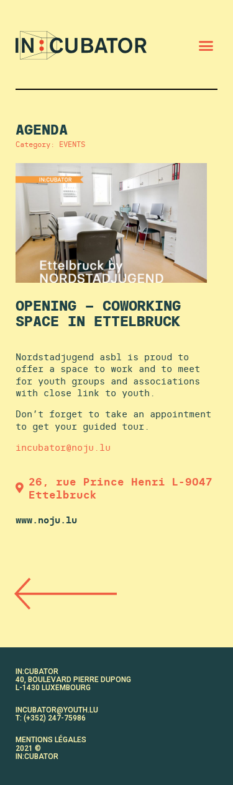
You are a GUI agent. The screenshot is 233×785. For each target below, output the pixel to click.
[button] (206, 45)
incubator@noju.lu (63, 447)
